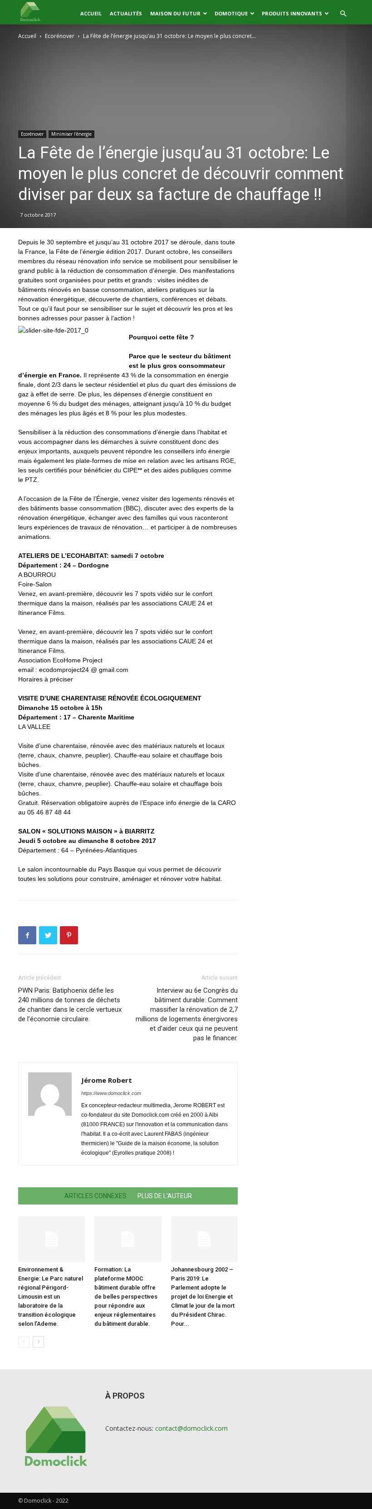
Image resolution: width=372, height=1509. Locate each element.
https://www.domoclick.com (111, 1093)
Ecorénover (59, 36)
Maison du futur (175, 13)
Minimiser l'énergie (71, 134)
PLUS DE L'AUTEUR (164, 1196)
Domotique (231, 13)
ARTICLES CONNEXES (95, 1196)
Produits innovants (292, 13)
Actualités (126, 13)
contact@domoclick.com (191, 1428)
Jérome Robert (106, 1080)
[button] (343, 14)
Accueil (91, 13)
